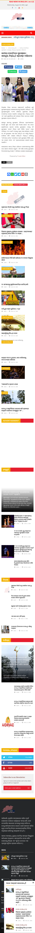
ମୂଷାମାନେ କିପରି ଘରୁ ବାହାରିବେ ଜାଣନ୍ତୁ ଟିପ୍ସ (15, 207)
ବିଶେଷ (5, 191)
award (9, 162)
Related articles (7, 184)
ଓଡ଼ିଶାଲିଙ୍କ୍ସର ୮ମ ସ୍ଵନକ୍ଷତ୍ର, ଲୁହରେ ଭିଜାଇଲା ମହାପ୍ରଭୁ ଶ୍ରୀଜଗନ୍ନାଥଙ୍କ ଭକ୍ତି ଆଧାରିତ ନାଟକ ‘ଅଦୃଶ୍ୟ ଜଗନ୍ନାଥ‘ (23, 518)
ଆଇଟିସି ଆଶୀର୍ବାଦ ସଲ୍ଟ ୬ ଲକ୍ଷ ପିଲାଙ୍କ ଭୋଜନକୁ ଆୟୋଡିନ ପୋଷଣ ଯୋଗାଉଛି (23, 718)
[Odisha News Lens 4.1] (8, 809)
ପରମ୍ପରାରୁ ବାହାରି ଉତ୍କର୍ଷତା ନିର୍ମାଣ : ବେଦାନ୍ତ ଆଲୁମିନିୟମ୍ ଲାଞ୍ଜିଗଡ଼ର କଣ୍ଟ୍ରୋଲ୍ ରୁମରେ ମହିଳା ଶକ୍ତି (24, 688)
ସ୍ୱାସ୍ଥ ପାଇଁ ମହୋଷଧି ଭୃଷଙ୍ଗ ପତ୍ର (21, 606)
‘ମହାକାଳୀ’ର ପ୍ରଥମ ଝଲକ (9, 384)
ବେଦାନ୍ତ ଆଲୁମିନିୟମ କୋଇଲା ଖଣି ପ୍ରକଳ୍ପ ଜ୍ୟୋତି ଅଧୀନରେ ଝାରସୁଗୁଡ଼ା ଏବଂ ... (15, 409)
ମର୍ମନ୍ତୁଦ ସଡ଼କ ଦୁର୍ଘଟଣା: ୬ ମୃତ (24, 37)
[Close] (33, 882)
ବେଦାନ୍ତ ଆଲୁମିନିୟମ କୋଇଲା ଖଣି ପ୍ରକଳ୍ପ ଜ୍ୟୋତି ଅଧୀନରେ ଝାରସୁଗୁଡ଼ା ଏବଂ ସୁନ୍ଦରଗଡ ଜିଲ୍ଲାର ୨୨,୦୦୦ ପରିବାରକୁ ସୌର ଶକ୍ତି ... (24, 897)
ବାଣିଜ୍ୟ (5, 393)
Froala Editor (21, 156)
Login (26, 5)
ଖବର (3, 850)
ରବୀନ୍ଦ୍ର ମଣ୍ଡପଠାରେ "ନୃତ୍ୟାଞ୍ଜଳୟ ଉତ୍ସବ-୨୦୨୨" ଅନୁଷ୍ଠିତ (16, 493)
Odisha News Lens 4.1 (20, 184)
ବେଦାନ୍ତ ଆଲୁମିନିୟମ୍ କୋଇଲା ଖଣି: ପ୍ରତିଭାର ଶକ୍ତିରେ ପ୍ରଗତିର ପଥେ (23, 702)
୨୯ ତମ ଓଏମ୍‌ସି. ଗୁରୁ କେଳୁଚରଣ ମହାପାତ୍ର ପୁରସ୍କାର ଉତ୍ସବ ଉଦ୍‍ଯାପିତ (22, 532)
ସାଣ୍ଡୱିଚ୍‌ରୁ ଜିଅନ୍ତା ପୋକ (9, 333)
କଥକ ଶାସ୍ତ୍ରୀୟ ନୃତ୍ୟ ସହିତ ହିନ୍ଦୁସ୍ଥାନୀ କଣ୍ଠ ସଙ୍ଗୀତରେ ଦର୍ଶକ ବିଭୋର (23, 563)
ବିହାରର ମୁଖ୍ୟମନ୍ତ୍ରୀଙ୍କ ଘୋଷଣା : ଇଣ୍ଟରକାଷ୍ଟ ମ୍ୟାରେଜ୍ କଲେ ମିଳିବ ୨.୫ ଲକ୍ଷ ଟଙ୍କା (24, 915)
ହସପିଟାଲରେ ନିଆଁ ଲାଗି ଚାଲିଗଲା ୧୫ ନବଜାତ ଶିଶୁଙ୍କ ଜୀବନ (17, 259)
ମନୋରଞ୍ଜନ (6, 368)
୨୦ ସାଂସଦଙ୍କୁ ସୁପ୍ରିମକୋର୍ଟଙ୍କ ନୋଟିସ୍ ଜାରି (14, 284)
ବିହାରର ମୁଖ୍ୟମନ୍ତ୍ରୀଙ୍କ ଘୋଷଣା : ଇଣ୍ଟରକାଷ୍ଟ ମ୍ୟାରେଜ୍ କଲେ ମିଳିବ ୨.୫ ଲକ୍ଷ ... (16, 232)
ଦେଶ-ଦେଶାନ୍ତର (8, 44)
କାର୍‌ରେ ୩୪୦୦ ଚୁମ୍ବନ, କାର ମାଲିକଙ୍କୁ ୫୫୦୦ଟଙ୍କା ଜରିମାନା (13, 358)
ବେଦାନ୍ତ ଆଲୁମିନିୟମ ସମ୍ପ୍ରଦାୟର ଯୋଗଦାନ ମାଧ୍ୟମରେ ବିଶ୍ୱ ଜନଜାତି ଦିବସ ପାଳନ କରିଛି (24, 733)
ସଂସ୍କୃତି (6, 469)
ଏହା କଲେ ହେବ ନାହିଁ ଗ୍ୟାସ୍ (18, 616)
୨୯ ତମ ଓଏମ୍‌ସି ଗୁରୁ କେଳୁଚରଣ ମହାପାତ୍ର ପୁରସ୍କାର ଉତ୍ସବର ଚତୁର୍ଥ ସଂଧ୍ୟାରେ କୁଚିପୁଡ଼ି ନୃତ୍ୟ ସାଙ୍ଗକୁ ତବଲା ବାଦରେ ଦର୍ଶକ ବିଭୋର (24, 548)
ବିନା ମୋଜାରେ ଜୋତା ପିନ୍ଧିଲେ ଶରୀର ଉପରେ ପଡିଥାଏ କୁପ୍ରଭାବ (20, 596)
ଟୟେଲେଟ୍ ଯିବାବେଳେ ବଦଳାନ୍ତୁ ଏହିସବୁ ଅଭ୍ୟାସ (21, 627)
